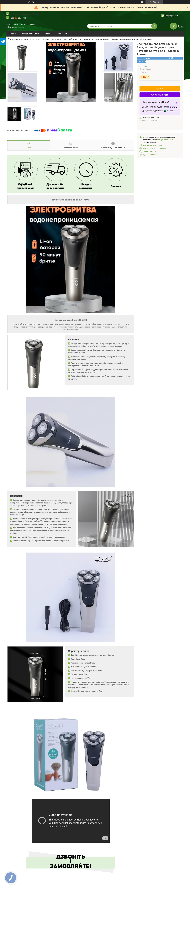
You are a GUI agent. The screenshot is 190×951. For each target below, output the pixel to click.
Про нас (48, 34)
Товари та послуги (30, 34)
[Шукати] (154, 26)
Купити (159, 88)
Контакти (62, 34)
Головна (12, 34)
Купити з (155, 95)
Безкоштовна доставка (152, 145)
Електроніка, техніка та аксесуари (45, 39)
